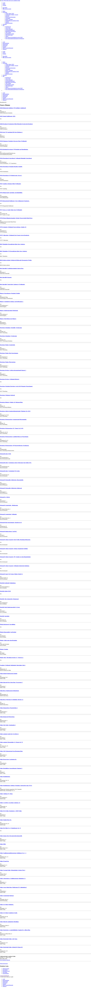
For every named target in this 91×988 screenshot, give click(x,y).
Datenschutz (5, 44)
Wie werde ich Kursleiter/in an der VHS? (14, 37)
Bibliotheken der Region (10, 31)
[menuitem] (47, 2)
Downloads (5, 969)
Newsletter (5, 7)
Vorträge (7, 21)
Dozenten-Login (6, 971)
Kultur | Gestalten (9, 19)
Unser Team (7, 27)
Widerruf (4, 49)
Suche (4, 4)
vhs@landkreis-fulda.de (5, 960)
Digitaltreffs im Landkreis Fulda (12, 20)
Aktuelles (5, 24)
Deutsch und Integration (10, 17)
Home (4, 11)
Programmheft (6, 973)
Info (3, 25)
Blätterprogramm (8, 23)
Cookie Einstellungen (4, 975)
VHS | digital (8, 32)
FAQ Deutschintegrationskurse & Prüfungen (14, 38)
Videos (6, 36)
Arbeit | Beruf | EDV (9, 13)
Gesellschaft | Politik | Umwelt (11, 14)
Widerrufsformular (4, 963)
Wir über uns (8, 26)
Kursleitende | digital (9, 33)
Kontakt (4, 5)
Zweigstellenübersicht (10, 30)
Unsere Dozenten (9, 29)
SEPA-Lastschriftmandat (8, 48)
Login (4, 2)
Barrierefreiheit (6, 43)
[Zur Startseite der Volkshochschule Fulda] (10, 0)
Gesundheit (7, 18)
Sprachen (7, 15)
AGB (4, 42)
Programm (5, 12)
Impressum (5, 45)
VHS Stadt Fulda (9, 35)
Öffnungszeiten (6, 968)
